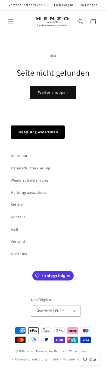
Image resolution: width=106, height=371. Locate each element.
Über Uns (19, 253)
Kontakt (18, 216)
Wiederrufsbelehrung (29, 180)
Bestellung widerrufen (37, 132)
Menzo (31, 351)
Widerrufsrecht (80, 351)
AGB (14, 229)
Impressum (21, 155)
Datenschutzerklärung (30, 168)
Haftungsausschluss (28, 192)
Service (17, 204)
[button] (11, 22)
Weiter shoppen (53, 92)
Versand (18, 241)
